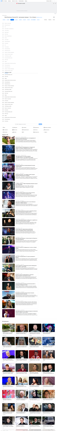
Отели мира (6, 39)
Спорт (54, 19)
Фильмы (45, 19)
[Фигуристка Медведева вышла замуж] (48, 356)
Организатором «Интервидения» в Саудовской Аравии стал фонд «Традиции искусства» (25, 148)
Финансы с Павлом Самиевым (9, 52)
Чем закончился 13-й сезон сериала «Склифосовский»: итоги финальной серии (24, 157)
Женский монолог (7, 50)
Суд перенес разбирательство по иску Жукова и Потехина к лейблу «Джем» (25, 202)
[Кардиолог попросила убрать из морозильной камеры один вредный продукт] (8, 409)
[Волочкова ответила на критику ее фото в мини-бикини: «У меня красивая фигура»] (22, 369)
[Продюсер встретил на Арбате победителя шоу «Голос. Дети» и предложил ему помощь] (35, 356)
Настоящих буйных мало (8, 57)
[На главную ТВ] (2, 1)
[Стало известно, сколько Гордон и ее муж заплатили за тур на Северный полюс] (48, 383)
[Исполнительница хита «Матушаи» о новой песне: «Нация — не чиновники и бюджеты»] (8, 396)
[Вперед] (55, 3)
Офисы (6, 61)
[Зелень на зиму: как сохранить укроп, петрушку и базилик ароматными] (8, 330)
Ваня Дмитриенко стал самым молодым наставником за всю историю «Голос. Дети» (27, 312)
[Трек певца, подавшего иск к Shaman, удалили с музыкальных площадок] (8, 356)
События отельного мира (8, 54)
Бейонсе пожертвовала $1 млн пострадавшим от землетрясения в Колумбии (26, 139)
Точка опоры (7, 30)
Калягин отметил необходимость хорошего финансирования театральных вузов (25, 275)
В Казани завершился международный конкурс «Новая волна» (25, 166)
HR (5, 26)
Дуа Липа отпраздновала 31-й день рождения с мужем (25, 257)
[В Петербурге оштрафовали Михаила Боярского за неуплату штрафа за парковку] (35, 422)
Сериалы (49, 19)
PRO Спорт (6, 34)
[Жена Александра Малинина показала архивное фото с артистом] (22, 409)
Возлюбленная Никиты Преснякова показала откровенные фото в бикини (25, 293)
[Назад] (53, 3)
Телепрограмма (4, 15)
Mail (1, 430)
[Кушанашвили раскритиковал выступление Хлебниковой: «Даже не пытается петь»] (35, 383)
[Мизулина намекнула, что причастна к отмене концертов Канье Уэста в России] (8, 383)
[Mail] (1, 1)
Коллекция (6, 43)
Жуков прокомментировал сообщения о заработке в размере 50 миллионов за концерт (26, 221)
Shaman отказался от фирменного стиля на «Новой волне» (26, 248)
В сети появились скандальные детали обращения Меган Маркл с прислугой (26, 266)
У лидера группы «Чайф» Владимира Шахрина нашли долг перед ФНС (26, 184)
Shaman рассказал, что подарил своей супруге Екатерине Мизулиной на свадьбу (25, 175)
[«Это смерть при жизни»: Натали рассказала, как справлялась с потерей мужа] (22, 343)
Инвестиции (6, 32)
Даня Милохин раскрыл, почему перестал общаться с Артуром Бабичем (26, 239)
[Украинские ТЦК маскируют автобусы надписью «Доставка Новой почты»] (48, 422)
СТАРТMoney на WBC (8, 72)
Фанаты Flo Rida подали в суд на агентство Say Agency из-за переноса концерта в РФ (25, 193)
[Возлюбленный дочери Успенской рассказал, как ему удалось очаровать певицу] (22, 383)
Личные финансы (7, 41)
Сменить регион (39, 17)
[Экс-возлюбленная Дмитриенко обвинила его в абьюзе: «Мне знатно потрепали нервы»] (8, 369)
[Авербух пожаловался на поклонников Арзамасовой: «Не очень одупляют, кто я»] (48, 369)
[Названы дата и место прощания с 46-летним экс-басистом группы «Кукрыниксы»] (48, 343)
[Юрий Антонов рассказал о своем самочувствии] (48, 330)
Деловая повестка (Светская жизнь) (10, 63)
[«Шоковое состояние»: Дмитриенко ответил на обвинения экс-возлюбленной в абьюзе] (22, 422)
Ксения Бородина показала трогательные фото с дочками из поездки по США (25, 284)
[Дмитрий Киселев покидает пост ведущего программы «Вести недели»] (22, 330)
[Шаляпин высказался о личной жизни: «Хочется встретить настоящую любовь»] (48, 396)
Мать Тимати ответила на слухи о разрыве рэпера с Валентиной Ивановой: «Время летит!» (26, 211)
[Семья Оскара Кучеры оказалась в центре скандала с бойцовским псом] (22, 356)
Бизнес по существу (8, 23)
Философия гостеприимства (9, 28)
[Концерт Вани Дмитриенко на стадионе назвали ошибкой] (35, 343)
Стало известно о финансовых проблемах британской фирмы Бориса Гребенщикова (24, 230)
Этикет (6, 37)
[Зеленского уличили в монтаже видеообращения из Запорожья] (35, 330)
